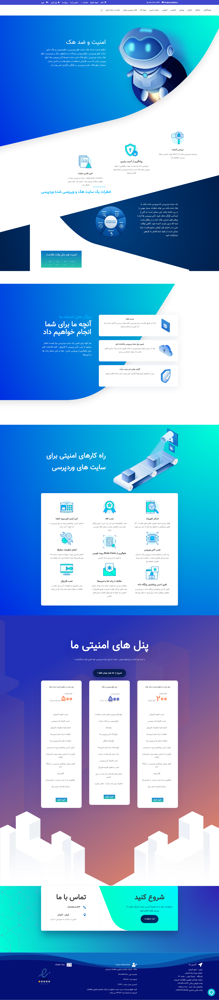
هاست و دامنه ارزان (113, 10)
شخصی (173, 10)
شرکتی (189, 10)
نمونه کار (143, 10)
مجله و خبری (154, 10)
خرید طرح (61, 799)
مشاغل (197, 10)
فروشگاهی (207, 10)
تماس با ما (74, 3)
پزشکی (181, 10)
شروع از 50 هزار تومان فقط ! (109, 673)
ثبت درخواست (149, 918)
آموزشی (164, 10)
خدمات (85, 3)
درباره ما (65, 3)
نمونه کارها (94, 3)
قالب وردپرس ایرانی (130, 10)
